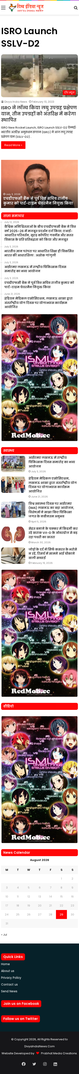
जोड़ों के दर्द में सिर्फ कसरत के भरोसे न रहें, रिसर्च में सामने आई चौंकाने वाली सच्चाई (53, 553)
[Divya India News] (26, 8)
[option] (39, 184)
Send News (9, 991)
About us (7, 971)
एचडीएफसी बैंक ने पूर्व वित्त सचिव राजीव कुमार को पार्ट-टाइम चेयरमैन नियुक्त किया (38, 201)
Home (5, 964)
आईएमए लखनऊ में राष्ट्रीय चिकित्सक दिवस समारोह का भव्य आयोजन (52, 461)
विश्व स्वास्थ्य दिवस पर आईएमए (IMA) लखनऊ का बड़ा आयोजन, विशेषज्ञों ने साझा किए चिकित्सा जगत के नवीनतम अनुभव (51, 510)
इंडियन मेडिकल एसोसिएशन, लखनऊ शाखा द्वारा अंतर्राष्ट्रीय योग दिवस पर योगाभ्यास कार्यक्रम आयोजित (53, 485)
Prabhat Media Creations (58, 1053)
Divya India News (15, 102)
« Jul (4, 935)
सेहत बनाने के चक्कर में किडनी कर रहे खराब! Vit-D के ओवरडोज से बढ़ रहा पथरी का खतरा (53, 532)
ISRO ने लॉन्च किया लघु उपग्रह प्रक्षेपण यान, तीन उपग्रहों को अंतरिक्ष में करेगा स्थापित (39, 114)
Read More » (13, 145)
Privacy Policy (11, 978)
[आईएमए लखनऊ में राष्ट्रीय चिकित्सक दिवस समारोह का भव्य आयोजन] (13, 464)
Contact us (9, 984)
